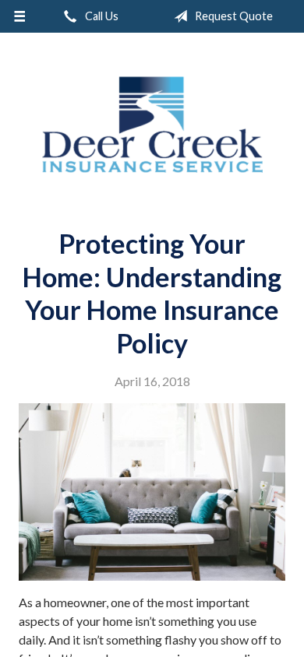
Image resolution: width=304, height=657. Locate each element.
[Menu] (20, 16)
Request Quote (233, 16)
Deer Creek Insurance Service (152, 124)
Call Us (100, 16)
